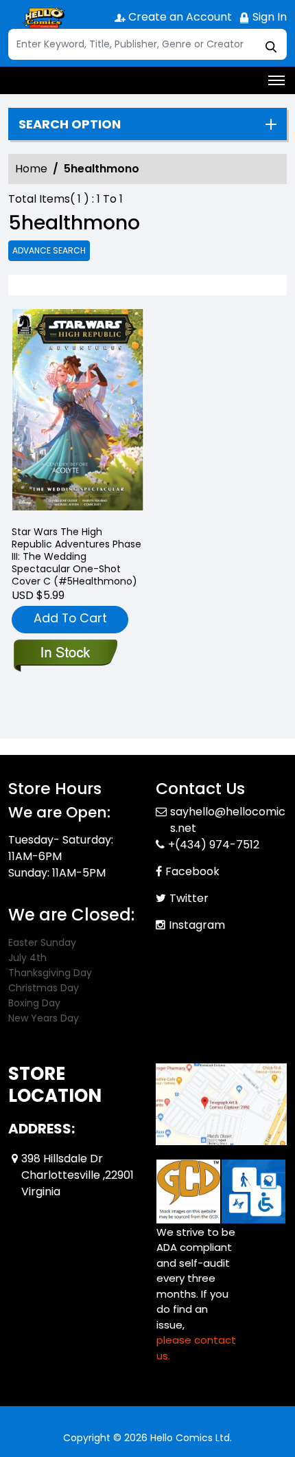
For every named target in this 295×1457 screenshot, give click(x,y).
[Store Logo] (42, 18)
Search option (70, 124)
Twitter (189, 898)
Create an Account (179, 17)
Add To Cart (70, 617)
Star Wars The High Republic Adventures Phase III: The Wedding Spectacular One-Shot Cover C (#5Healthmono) (76, 556)
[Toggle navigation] (276, 80)
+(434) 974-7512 (213, 844)
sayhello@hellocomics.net (227, 820)
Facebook (192, 871)
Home (31, 169)
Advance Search (49, 250)
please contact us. (196, 1348)
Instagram (197, 925)
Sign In (268, 17)
